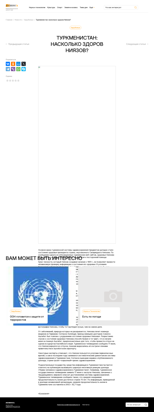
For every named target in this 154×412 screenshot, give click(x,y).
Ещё (91, 7)
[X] (23, 64)
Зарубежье (75, 28)
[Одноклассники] (13, 64)
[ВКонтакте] (8, 64)
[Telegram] (8, 69)
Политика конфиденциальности (68, 404)
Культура (51, 7)
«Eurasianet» (43, 394)
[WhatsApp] (18, 69)
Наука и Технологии (91, 311)
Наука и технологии (37, 7)
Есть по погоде (91, 316)
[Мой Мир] (18, 64)
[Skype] (23, 69)
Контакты (85, 404)
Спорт (59, 7)
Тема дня (83, 7)
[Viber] (13, 69)
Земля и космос (71, 7)
